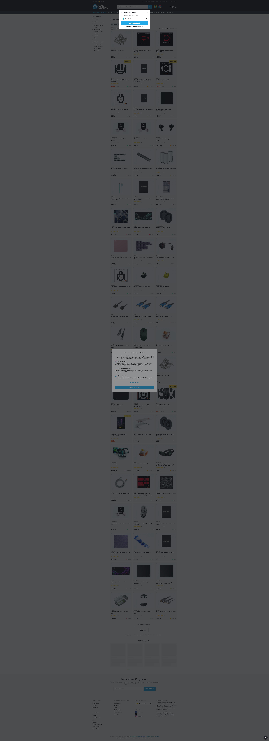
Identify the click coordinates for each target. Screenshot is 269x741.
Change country (134, 23)
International (128, 18)
